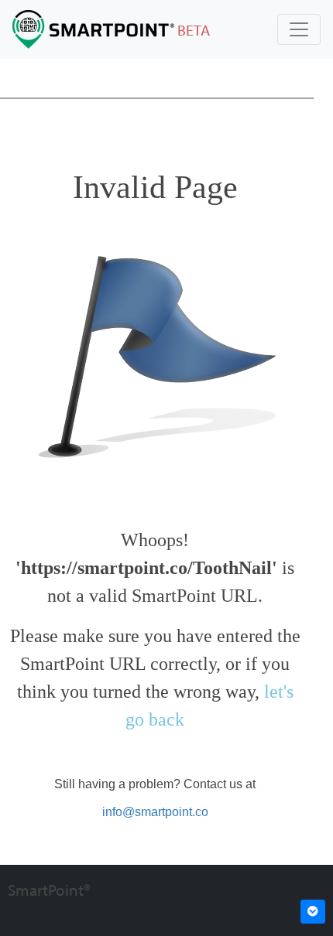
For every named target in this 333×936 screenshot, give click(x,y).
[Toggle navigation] (299, 29)
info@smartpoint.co (155, 811)
